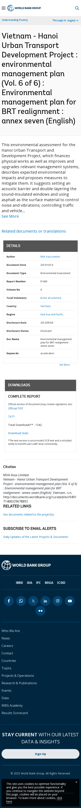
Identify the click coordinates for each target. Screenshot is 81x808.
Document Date (16, 265)
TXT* (11, 416)
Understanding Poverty (15, 20)
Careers (7, 646)
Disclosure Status (17, 331)
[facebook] (9, 601)
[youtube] (70, 601)
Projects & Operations (18, 675)
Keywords (12, 353)
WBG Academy (12, 705)
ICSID (61, 583)
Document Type (16, 273)
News (6, 638)
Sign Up (40, 754)
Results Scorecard (15, 713)
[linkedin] (45, 601)
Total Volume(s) (16, 298)
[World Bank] (40, 565)
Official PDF (15, 408)
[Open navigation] (4, 8)
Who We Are (11, 631)
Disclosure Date (16, 322)
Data (5, 698)
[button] (77, 8)
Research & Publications (19, 683)
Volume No (13, 289)
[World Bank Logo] (24, 8)
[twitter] (33, 601)
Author (10, 256)
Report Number (16, 281)
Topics (6, 668)
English (71, 20)
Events (6, 690)
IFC (38, 583)
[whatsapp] (21, 601)
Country (11, 306)
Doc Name (12, 339)
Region (10, 314)
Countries (9, 661)
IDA (29, 583)
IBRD (19, 583)
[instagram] (58, 601)
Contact (7, 653)
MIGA (49, 583)
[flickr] (40, 611)
